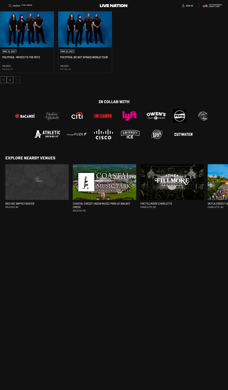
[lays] (157, 134)
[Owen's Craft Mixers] (156, 116)
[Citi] (77, 116)
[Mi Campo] (103, 116)
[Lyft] (130, 116)
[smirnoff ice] (130, 134)
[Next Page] (16, 79)
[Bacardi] (25, 116)
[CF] (77, 134)
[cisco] (103, 134)
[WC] (203, 116)
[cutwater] (184, 134)
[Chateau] (52, 116)
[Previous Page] (3, 79)
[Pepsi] (179, 116)
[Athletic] (47, 134)
